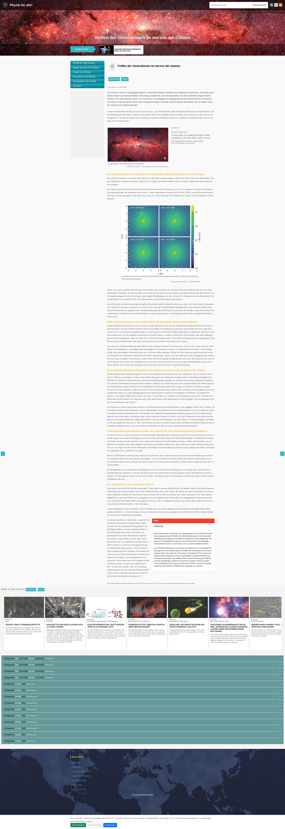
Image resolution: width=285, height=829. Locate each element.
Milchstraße (114, 79)
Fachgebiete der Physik (84, 81)
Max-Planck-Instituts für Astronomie (150, 583)
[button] (209, 49)
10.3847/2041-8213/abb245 (185, 143)
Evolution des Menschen (80, 776)
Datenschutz (76, 767)
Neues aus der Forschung (86, 67)
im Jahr (19, 684)
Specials (77, 86)
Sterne (125, 79)
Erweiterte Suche (260, 5)
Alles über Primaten (79, 780)
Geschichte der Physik (84, 76)
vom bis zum (29, 658)
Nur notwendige (94, 825)
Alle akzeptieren (78, 825)
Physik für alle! (21, 5)
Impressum (75, 763)
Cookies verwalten (78, 771)
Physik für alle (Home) (84, 63)
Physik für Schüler (82, 72)
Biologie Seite (76, 785)
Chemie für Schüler (78, 789)
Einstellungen (110, 825)
